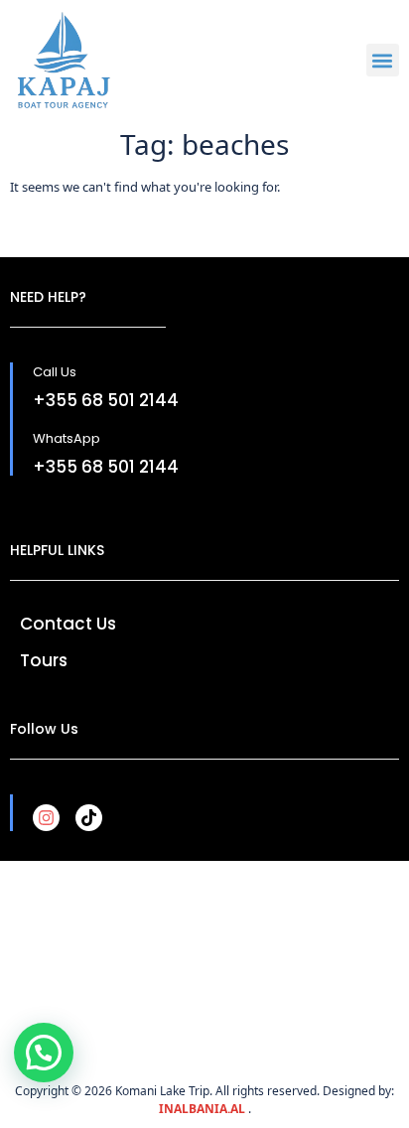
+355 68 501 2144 (106, 400)
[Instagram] (46, 817)
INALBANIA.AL (203, 1108)
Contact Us (68, 623)
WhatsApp (66, 438)
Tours (44, 660)
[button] (382, 60)
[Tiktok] (88, 817)
